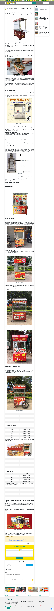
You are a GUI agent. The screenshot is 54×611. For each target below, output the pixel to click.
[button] (5, 3)
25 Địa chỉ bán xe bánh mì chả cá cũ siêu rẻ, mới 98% (32, 594)
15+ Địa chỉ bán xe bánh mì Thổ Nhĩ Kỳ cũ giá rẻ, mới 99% (43, 28)
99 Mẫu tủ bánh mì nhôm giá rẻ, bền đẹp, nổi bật (43, 10)
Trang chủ (6, 6)
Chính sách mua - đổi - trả (31, 606)
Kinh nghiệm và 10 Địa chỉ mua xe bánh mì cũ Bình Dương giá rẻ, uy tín (17, 539)
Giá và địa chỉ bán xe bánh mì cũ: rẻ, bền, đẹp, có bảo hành (43, 19)
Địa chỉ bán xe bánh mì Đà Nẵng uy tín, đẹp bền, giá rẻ (21, 594)
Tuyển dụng (22, 605)
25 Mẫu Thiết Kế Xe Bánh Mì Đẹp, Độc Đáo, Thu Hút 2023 (15, 537)
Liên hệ (21, 606)
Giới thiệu (22, 602)
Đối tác (21, 607)
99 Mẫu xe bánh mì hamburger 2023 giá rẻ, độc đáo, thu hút (43, 594)
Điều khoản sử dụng (30, 602)
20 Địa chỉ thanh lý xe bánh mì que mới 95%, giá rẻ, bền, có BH (44, 33)
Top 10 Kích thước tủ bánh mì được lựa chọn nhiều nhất (15, 540)
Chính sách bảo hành (30, 605)
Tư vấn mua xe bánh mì (11, 6)
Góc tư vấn (29, 607)
